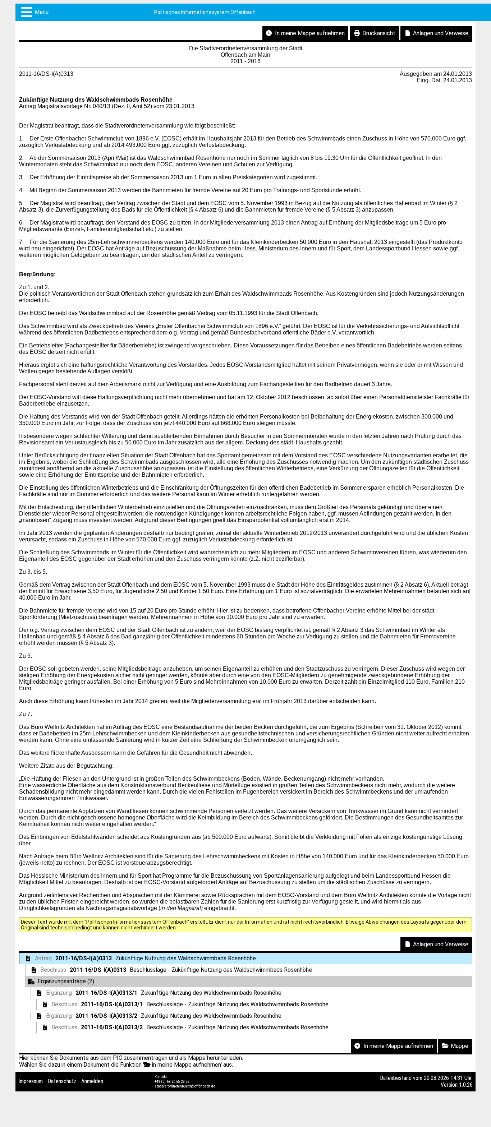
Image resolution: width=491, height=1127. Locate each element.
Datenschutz (62, 1081)
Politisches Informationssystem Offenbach (205, 12)
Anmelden (92, 1081)
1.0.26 (466, 1084)
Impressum (30, 1081)
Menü (42, 12)
